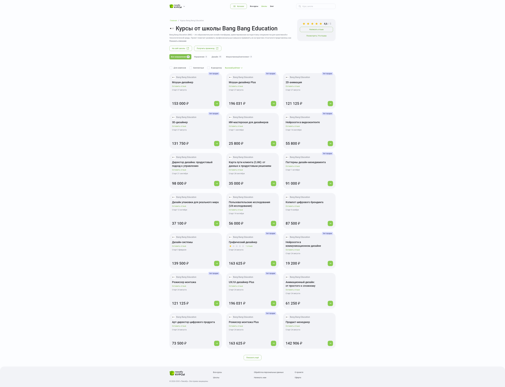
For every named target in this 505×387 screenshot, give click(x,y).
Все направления (180, 57)
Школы (264, 6)
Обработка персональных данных (269, 372)
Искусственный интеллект (238, 57)
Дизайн (216, 57)
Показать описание (177, 41)
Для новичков (180, 68)
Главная (173, 20)
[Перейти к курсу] (216, 103)
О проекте (299, 372)
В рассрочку (216, 68)
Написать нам (260, 377)
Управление (200, 57)
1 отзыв (249, 246)
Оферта (298, 377)
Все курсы (254, 6)
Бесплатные (198, 68)
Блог (272, 6)
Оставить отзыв (179, 86)
